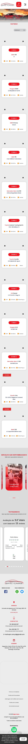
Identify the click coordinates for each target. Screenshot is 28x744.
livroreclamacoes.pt (14, 706)
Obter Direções (14, 612)
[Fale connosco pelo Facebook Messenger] (21, 592)
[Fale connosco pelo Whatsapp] (16, 592)
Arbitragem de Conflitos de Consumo (14, 699)
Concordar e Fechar (23, 739)
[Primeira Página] (14, 583)
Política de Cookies (14, 702)
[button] (10, 497)
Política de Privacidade (14, 695)
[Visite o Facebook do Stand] (5, 592)
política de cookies (9, 742)
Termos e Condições (14, 691)
